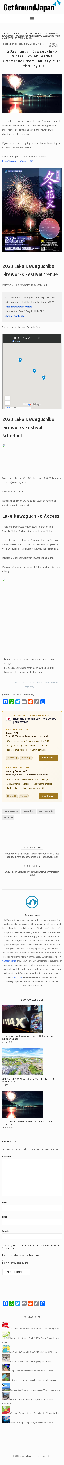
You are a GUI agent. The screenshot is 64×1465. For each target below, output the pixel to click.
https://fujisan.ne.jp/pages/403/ (17, 160)
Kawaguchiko (28, 811)
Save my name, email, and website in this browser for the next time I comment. (33, 1246)
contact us (17, 977)
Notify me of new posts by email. (16, 1263)
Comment (7, 1156)
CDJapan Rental (9, 960)
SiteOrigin (48, 1456)
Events (18, 34)
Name (5, 1202)
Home (7, 34)
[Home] (32, 11)
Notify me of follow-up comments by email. (20, 1255)
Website (5, 1231)
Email (5, 1216)
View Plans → (49, 758)
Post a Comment (54, 45)
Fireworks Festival (11, 811)
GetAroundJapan (32, 915)
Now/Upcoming (33, 34)
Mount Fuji (8, 817)
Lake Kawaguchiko (46, 811)
